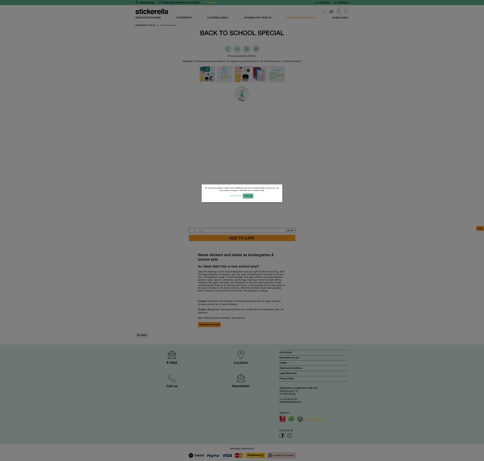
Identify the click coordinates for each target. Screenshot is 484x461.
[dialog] (242, 230)
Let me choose (236, 196)
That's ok (248, 196)
